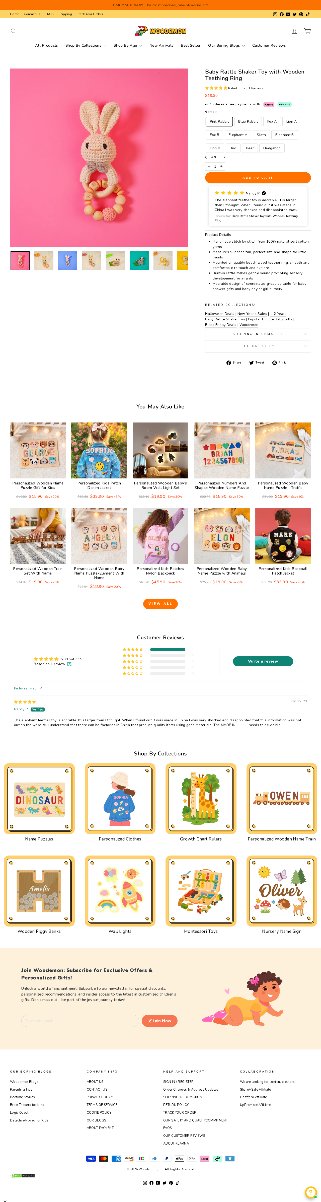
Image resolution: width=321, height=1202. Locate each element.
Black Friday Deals (220, 324)
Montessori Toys (201, 931)
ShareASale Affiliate (255, 1089)
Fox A (272, 121)
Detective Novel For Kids (29, 1120)
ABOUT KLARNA (176, 1143)
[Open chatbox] (311, 1192)
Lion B (215, 148)
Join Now (162, 1021)
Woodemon (249, 324)
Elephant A (238, 134)
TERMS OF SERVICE (102, 1105)
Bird (233, 148)
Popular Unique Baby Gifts (270, 319)
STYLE (211, 112)
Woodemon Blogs (24, 1082)
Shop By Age (126, 45)
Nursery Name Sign (281, 931)
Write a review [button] (263, 661)
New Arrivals (161, 45)
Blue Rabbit (248, 121)
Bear (250, 148)
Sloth (261, 134)
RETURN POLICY (176, 1105)
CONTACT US (97, 1089)
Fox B (214, 134)
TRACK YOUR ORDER (180, 1112)
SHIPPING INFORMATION (182, 1097)
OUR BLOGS (96, 1120)
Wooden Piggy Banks (39, 931)
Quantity (215, 157)
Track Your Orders (90, 14)
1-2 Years (278, 313)
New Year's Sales (252, 313)
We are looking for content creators (267, 1082)
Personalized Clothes (120, 839)
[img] (25, 702)
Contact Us (32, 14)
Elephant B (284, 134)
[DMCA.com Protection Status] (160, 1175)
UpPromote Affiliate (255, 1105)
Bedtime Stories (22, 1097)
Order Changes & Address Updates (190, 1089)
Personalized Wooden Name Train (282, 839)
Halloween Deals (219, 313)
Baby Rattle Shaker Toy (225, 319)
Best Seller (191, 45)
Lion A (291, 121)
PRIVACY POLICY (100, 1097)
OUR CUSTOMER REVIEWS (184, 1136)
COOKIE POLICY (99, 1112)
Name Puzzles (39, 839)
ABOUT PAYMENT (100, 1128)
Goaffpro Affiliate (253, 1097)
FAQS (49, 14)
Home (14, 14)
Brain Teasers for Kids (27, 1105)
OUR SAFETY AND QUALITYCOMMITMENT (195, 1120)
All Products (46, 45)
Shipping (65, 14)
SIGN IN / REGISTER (178, 1082)
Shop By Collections (84, 45)
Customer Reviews (269, 45)
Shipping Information (258, 334)
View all (160, 604)
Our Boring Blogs (224, 45)
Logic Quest (19, 1112)
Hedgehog (272, 148)
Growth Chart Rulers (201, 839)
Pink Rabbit (219, 121)
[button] (216, 88)
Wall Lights (120, 931)
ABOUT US (95, 1082)
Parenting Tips (21, 1089)
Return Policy (258, 346)
